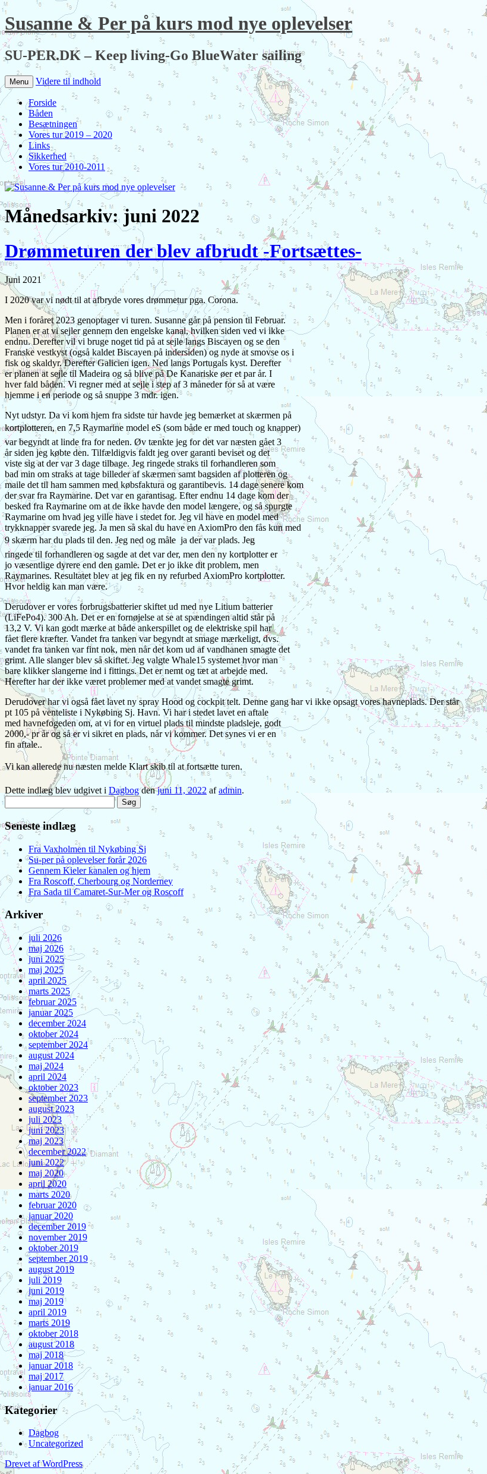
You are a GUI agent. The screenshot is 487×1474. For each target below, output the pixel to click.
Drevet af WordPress (44, 1464)
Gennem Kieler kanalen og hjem (89, 870)
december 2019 (57, 1226)
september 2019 (58, 1258)
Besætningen (53, 124)
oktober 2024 (53, 1034)
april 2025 (48, 980)
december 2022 (57, 1152)
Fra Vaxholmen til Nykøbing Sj (87, 849)
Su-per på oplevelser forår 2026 (88, 860)
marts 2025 (49, 991)
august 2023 (51, 1109)
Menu (19, 81)
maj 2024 (46, 1066)
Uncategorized (56, 1443)
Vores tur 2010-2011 (67, 167)
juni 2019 (46, 1291)
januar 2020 (51, 1216)
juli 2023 (45, 1119)
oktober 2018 (53, 1333)
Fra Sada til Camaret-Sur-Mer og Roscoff (106, 892)
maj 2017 (46, 1376)
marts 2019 (49, 1323)
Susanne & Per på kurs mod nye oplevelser (178, 23)
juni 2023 (46, 1130)
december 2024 (57, 1023)
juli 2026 (45, 938)
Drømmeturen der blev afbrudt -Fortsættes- (183, 251)
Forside (42, 102)
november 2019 (58, 1237)
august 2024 (51, 1055)
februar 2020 (53, 1205)
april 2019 (48, 1312)
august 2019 (51, 1269)
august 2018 (51, 1344)
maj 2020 (46, 1173)
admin (230, 790)
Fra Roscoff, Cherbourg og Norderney (101, 881)
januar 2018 (51, 1365)
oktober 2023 (53, 1087)
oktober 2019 (53, 1248)
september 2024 (58, 1045)
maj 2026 (46, 948)
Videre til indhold (68, 81)
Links (39, 145)
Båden (41, 113)
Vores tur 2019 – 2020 (70, 135)
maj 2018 (46, 1355)
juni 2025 (46, 959)
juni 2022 (46, 1162)
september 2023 (58, 1098)
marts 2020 (49, 1194)
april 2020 (48, 1184)
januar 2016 (51, 1387)
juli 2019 (45, 1280)
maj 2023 (46, 1141)
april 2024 (48, 1077)
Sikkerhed (48, 156)
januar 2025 (51, 1012)
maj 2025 (46, 970)
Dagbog (124, 790)
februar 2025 (53, 1002)
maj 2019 (46, 1301)
